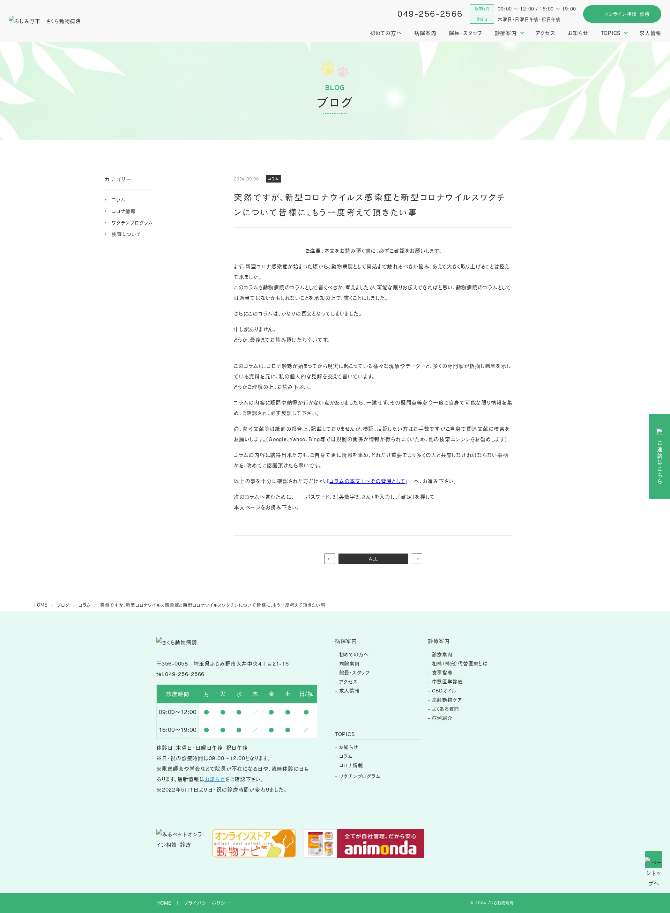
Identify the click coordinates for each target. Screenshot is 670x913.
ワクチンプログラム (132, 222)
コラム (118, 199)
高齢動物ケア (447, 700)
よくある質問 (446, 709)
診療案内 (442, 654)
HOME (163, 903)
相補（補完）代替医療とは (459, 663)
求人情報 (650, 33)
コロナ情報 (124, 211)
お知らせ (578, 33)
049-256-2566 (430, 13)
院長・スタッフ (465, 33)
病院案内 (425, 33)
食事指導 (442, 672)
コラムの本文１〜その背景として (367, 481)
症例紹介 (442, 718)
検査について (126, 234)
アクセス (545, 33)
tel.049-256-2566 (180, 674)
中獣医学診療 (447, 681)
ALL (373, 559)
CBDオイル (444, 690)
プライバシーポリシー (207, 903)
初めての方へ (386, 33)
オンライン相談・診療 (627, 14)
